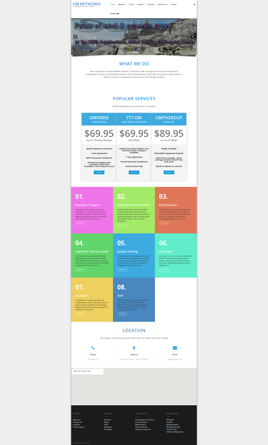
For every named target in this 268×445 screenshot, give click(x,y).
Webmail (170, 420)
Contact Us (162, 4)
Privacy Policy (141, 422)
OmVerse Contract (143, 429)
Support (140, 4)
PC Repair (108, 429)
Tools (131, 4)
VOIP (106, 424)
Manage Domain (173, 427)
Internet (107, 420)
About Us (76, 420)
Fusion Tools (171, 429)
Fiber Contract (141, 427)
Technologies (78, 427)
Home (112, 4)
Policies (151, 4)
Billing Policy (140, 424)
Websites (108, 427)
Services (121, 4)
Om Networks (87, 3)
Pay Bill (174, 4)
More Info (99, 172)
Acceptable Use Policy (144, 420)
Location (76, 424)
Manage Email (172, 424)
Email (106, 422)
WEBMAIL (113, 14)
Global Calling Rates (175, 432)
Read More (80, 223)
